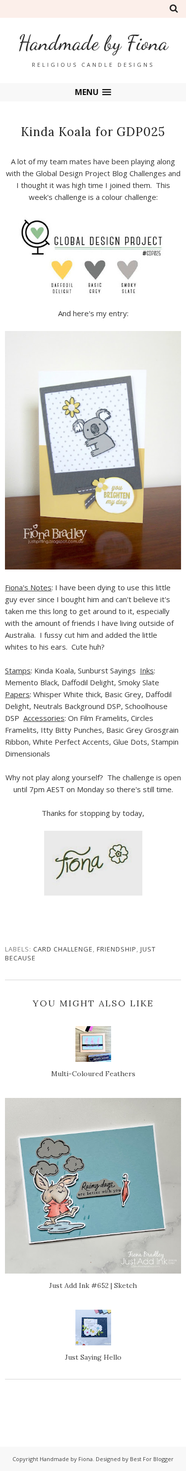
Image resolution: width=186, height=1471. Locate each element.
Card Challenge (63, 949)
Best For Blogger (152, 1459)
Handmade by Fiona (93, 42)
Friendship (116, 949)
